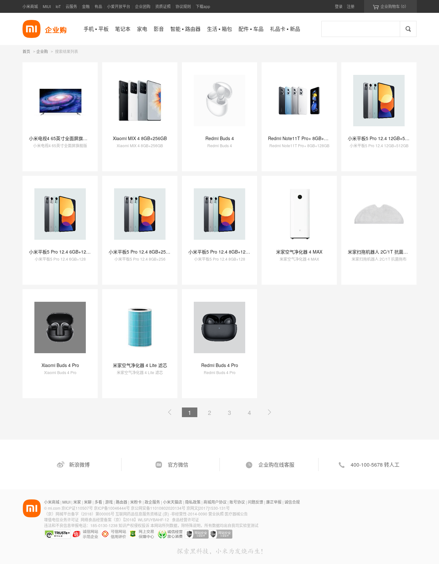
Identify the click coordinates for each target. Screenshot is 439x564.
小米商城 (30, 6)
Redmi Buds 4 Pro (219, 365)
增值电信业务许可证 (61, 519)
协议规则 (183, 6)
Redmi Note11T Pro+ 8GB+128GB (303, 138)
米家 (77, 502)
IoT (58, 6)
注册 (350, 6)
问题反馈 (255, 502)
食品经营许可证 (185, 519)
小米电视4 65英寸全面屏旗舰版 (60, 138)
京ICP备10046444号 (112, 508)
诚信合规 (292, 502)
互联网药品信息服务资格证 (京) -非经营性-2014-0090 (161, 513)
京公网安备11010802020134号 (158, 508)
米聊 (88, 502)
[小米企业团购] (31, 29)
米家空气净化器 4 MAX (299, 251)
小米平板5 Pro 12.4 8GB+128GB (221, 251)
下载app (203, 6)
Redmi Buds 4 (219, 138)
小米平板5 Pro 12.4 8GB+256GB (142, 251)
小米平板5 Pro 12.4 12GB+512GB (382, 138)
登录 (339, 6)
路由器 (121, 502)
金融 (86, 6)
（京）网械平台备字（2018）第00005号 (79, 513)
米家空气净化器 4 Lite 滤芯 (140, 365)
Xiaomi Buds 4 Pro (60, 365)
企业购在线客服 (276, 464)
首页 (26, 51)
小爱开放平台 (118, 6)
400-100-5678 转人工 (375, 464)
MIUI (47, 6)
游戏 (109, 502)
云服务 (71, 6)
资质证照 (163, 6)
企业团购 (142, 6)
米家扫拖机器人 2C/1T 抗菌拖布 (380, 251)
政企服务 (152, 502)
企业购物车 (390, 6)
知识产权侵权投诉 (134, 525)
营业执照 (216, 513)
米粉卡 (136, 502)
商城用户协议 (215, 502)
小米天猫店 (172, 502)
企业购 (42, 51)
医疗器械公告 (236, 513)
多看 (98, 502)
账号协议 (237, 502)
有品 (98, 6)
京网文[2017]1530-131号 (208, 508)
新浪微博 (79, 464)
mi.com (54, 508)
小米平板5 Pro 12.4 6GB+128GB (62, 251)
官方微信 (178, 464)
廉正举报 (274, 502)
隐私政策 (193, 502)
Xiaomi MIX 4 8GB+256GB (140, 138)
